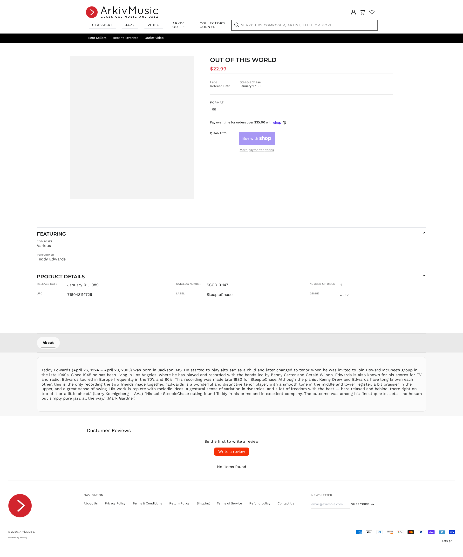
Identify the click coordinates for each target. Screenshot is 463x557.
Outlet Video (154, 38)
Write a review (231, 451)
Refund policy (259, 503)
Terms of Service (229, 503)
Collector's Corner (212, 25)
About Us (91, 503)
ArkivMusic (27, 531)
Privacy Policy (115, 503)
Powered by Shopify (17, 537)
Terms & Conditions (147, 503)
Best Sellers (97, 38)
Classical (102, 25)
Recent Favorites (125, 38)
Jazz (130, 25)
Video (154, 25)
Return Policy (179, 503)
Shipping (203, 503)
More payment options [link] (257, 150)
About (48, 342)
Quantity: (218, 133)
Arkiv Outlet (179, 25)
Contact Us (286, 503)
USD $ (446, 541)
